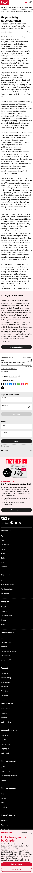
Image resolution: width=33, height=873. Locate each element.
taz (5, 518)
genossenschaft (6, 642)
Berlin (3, 558)
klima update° (5, 682)
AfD (2, 580)
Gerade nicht (23, 832)
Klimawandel (5, 593)
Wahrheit (4, 567)
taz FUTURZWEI (6, 771)
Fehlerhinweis (13, 377)
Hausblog (4, 611)
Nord (2, 562)
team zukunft (5, 709)
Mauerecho (5, 687)
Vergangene (5, 749)
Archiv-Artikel (10, 11)
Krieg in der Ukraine (7, 584)
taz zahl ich (4, 647)
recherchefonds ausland (9, 651)
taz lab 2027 (5, 753)
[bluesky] (16, 524)
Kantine (3, 798)
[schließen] (30, 832)
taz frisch (4, 713)
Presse (3, 624)
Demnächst (5, 735)
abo (2, 638)
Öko (2, 540)
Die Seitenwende (6, 616)
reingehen (4, 695)
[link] (2, 7)
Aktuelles (4, 607)
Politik (3, 536)
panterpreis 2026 (6, 660)
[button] (30, 2)
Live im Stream (6, 744)
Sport (3, 553)
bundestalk (4, 673)
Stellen (3, 620)
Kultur (3, 549)
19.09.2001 (29, 357)
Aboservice (5, 825)
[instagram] (20, 524)
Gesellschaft (5, 545)
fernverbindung (6, 678)
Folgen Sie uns (5, 523)
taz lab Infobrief (6, 722)
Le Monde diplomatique (9, 776)
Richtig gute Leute (7, 589)
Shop (2, 803)
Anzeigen (4, 807)
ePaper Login (5, 829)
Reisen (3, 794)
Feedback (4, 820)
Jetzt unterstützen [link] (16, 347)
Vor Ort (3, 740)
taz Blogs (4, 767)
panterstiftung (5, 655)
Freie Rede (4, 691)
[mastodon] (11, 524)
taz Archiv (4, 780)
